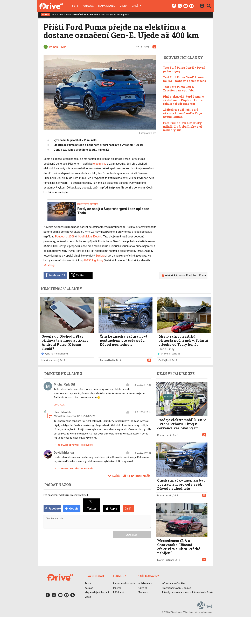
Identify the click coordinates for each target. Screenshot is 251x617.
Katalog (88, 5)
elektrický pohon (175, 275)
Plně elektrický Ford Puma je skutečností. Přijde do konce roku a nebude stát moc (183, 100)
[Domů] (51, 6)
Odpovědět (60, 405)
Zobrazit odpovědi (68, 445)
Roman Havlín (107, 360)
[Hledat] (208, 6)
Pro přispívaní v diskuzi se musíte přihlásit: (66, 495)
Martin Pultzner (165, 560)
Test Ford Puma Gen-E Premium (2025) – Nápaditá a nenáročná (185, 78)
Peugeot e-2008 (65, 236)
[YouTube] (185, 6)
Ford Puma (199, 275)
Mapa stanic (106, 5)
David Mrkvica (64, 452)
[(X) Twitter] (179, 6)
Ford (189, 275)
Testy (74, 5)
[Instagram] (191, 6)
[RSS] (72, 596)
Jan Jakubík (62, 412)
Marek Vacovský (50, 360)
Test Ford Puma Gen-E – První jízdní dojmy (184, 69)
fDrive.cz (142, 588)
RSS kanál (118, 592)
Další (135, 5)
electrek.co (99, 163)
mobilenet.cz (145, 583)
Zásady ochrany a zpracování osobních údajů (187, 592)
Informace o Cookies (174, 583)
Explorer (100, 255)
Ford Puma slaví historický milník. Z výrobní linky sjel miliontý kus (182, 126)
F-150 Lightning (93, 260)
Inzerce (117, 588)
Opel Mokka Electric (90, 236)
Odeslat (132, 534)
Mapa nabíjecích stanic (97, 592)
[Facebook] (174, 6)
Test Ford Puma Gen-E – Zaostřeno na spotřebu (179, 88)
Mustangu (49, 265)
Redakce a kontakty (124, 583)
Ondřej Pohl (164, 360)
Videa (123, 5)
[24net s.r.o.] (205, 607)
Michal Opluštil (64, 384)
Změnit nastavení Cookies (176, 588)
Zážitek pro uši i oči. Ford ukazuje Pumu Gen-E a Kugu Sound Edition (182, 113)
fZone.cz (143, 592)
